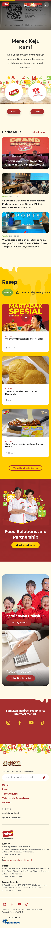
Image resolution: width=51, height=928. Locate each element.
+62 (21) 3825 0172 (13, 854)
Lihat (13, 111)
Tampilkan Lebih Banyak (25, 468)
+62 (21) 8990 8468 (13, 876)
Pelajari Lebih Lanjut (20, 678)
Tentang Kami (10, 794)
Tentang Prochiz (18, 622)
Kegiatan (6, 809)
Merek (5, 785)
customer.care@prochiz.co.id (18, 860)
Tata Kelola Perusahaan (15, 798)
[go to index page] (5, 5)
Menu (46, 4)
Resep (5, 789)
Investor (6, 802)
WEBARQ (19, 912)
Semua (7, 292)
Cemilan (24, 292)
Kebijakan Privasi (10, 813)
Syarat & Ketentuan (11, 818)
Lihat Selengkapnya (25, 545)
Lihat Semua (38, 132)
